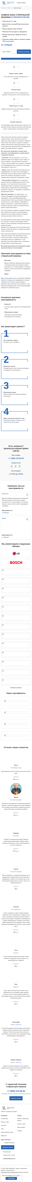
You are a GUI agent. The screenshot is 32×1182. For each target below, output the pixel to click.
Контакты (3, 1125)
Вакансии (4, 1135)
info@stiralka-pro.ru (9, 1158)
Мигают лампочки (16, 1024)
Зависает (16, 987)
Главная (3, 8)
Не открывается (16, 909)
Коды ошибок (21, 1127)
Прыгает (16, 953)
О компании (4, 1118)
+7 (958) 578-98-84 (21, 2)
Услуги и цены (21, 1124)
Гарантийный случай (7, 1132)
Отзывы (19, 1130)
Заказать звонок (16, 1098)
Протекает (16, 835)
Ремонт (10, 8)
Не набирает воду (16, 767)
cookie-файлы (16, 1175)
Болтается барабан (16, 800)
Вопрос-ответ (5, 1122)
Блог (2, 1129)
